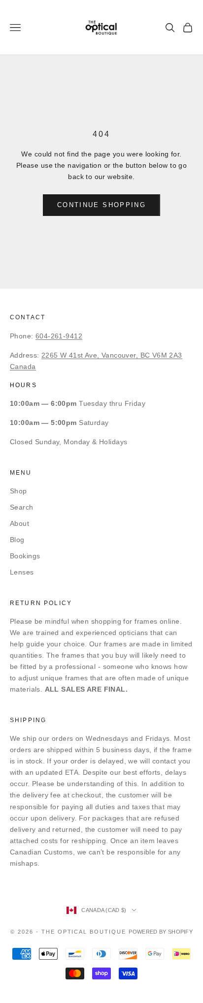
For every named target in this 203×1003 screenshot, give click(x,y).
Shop (18, 491)
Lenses (22, 572)
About (19, 523)
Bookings (25, 556)
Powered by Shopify (161, 932)
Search (22, 507)
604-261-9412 (58, 336)
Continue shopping (101, 205)
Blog (17, 540)
